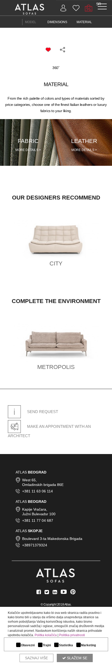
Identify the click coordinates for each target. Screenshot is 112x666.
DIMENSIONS (57, 22)
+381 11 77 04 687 (37, 520)
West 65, (29, 480)
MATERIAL (84, 22)
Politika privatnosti (72, 635)
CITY (56, 263)
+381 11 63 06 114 (37, 491)
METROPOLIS (56, 367)
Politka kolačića (46, 635)
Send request (42, 411)
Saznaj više (36, 658)
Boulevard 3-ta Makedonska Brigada (52, 539)
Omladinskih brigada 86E (43, 485)
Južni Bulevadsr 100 (38, 514)
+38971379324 (34, 545)
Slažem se (76, 658)
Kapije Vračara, (34, 509)
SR (98, 4)
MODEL (30, 22)
